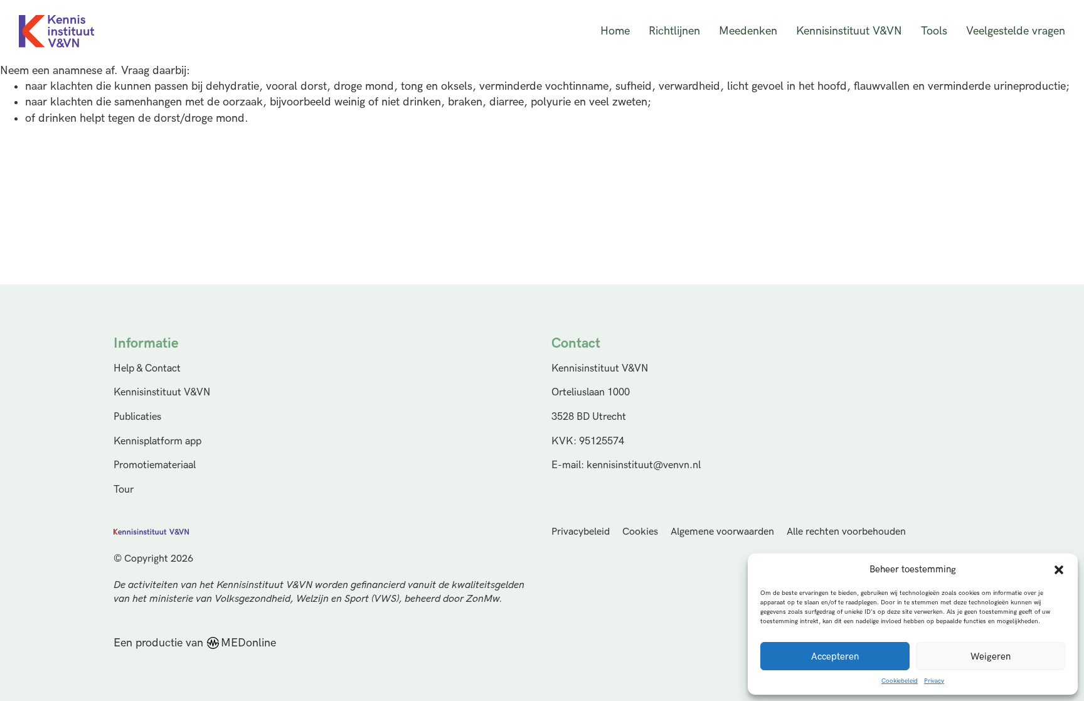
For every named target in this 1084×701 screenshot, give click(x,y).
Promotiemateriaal (155, 465)
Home (615, 31)
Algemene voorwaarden (722, 532)
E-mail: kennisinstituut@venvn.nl (626, 465)
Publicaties (137, 416)
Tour (124, 489)
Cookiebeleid (899, 681)
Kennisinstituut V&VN (849, 31)
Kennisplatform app (157, 441)
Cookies (640, 532)
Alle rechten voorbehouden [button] (846, 532)
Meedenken (748, 31)
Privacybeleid (580, 532)
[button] (1059, 570)
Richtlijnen (674, 31)
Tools (934, 31)
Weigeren (990, 656)
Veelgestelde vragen (1015, 31)
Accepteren (835, 656)
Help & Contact (147, 368)
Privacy (934, 681)
